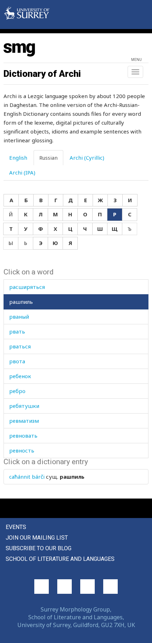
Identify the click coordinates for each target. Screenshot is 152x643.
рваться (20, 346)
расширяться (27, 286)
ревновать (23, 435)
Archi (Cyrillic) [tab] (87, 157)
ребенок (20, 376)
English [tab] (18, 157)
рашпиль (21, 301)
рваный (19, 316)
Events (16, 527)
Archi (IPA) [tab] (22, 172)
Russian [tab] (48, 157)
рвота (17, 361)
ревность (21, 450)
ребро (17, 390)
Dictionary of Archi (42, 73)
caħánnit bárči (27, 476)
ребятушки (24, 405)
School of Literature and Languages (60, 559)
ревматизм (24, 420)
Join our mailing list (37, 537)
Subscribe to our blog (38, 548)
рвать (17, 331)
